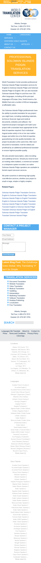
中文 (25, 2)
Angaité (23, 401)
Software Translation (17, 298)
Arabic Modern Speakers (20, 500)
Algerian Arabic (15, 408)
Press (5, 333)
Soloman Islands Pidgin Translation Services (19, 192)
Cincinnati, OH (15, 354)
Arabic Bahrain (25, 408)
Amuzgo (17, 401)
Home (8, 35)
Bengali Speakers (20, 543)
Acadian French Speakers (20, 465)
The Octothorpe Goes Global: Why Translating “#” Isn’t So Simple (20, 266)
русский (15, 2)
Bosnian (13, 448)
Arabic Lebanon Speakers (20, 498)
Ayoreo (19, 439)
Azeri (13, 441)
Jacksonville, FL (20, 363)
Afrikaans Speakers (20, 474)
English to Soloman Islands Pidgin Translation (19, 195)
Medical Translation (16, 288)
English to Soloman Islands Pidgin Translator (19, 201)
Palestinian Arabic (20, 423)
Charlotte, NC (16, 352)
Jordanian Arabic (16, 413)
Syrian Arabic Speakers (20, 514)
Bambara (19, 441)
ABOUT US (8, 44)
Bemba (21, 444)
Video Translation (16, 286)
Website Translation (16, 284)
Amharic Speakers (20, 479)
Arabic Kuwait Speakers (20, 496)
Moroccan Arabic (16, 420)
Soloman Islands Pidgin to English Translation (19, 198)
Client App (20, 336)
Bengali (26, 444)
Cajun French (23, 451)
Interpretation (14, 293)
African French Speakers (20, 472)
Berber (13, 446)
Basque (25, 441)
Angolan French (20, 404)
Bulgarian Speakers (20, 550)
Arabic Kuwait (26, 413)
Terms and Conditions (17, 333)
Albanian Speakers (20, 477)
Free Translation (15, 305)
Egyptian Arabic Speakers (20, 491)
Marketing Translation (17, 296)
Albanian (15, 397)
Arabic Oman (26, 420)
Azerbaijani (25, 439)
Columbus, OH (25, 354)
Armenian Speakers (20, 524)
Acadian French (17, 385)
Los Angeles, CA (16, 368)
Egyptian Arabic (23, 411)
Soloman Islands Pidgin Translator (15, 212)
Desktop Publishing (16, 300)
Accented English (20, 387)
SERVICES (8, 38)
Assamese (23, 434)
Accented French (16, 390)
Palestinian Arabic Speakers (20, 507)
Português (7, 2)
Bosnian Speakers (20, 547)
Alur (21, 397)
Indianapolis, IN (24, 361)
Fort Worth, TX (23, 359)
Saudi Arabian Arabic (20, 427)
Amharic (14, 399)
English (14, 1)
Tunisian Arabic (24, 430)
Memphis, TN (26, 368)
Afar (17, 392)
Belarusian (14, 444)
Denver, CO (23, 356)
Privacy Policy (33, 333)
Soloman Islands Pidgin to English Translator (19, 204)
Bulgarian (20, 448)
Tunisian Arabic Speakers (20, 517)
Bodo (28, 446)
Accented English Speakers (20, 467)
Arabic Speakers (20, 488)
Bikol (17, 446)
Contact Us (35, 331)
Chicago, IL (24, 352)
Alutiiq (25, 397)
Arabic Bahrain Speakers (20, 486)
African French (24, 392)
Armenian (16, 434)
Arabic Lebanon (20, 415)
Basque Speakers (20, 536)
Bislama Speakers (20, 545)
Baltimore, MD (15, 349)
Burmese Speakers (20, 552)
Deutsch (6, 1)
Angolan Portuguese (20, 406)
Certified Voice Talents (15, 41)
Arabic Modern (20, 418)
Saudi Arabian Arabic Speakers (20, 512)
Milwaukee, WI (24, 371)
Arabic (15, 411)
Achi (28, 390)
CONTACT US (9, 47)
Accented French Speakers (20, 470)
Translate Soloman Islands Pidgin (14, 215)
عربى (20, 2)
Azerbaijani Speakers (20, 528)
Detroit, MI (15, 359)
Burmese (26, 448)
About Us (25, 331)
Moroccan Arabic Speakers (20, 503)
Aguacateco (21, 394)
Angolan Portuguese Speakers (20, 481)
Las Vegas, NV (20, 366)
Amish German (23, 399)
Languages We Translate (10, 331)
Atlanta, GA (16, 347)
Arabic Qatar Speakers (20, 510)
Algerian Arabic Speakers (20, 484)
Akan (27, 394)
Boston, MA (25, 349)
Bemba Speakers (20, 540)
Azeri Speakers (20, 531)
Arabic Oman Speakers (20, 505)
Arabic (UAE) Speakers (20, 519)
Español (20, 1)
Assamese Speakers (20, 526)
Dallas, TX (16, 356)
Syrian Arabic (15, 430)
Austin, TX (24, 347)
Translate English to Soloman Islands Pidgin (18, 207)
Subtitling (13, 291)
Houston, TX (15, 361)
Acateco (25, 385)
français (28, 1)
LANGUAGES (25, 35)
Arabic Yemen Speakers (20, 521)
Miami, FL (15, 371)
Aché (24, 390)
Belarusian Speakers (20, 538)
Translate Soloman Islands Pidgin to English (18, 210)
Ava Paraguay (16, 437)
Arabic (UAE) (15, 432)
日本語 (29, 2)
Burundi (15, 451)
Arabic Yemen (24, 432)
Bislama (22, 446)
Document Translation (17, 281)
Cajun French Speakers (20, 554)
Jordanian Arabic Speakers (20, 493)
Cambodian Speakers (19, 557)
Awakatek (25, 437)
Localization (14, 303)
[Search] (24, 322)
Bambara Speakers (20, 533)
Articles (25, 44)
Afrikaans (14, 394)
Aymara (13, 439)
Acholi (13, 392)
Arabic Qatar (20, 425)
